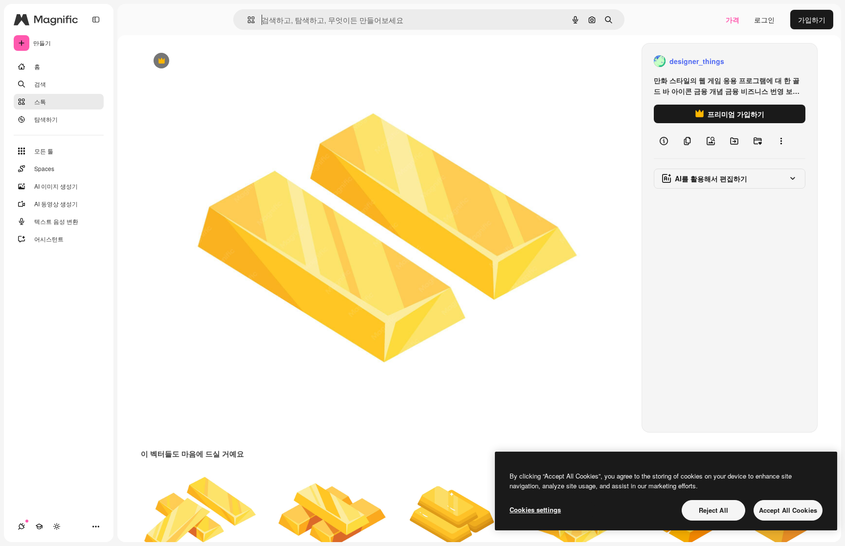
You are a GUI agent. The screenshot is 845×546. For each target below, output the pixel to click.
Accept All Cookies (788, 510)
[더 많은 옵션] (781, 141)
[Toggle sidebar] (96, 19)
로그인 (764, 19)
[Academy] (39, 526)
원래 (200, 61)
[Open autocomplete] (247, 19)
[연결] (21, 526)
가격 (732, 19)
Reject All (713, 510)
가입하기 (811, 19)
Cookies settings (535, 509)
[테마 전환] (57, 526)
